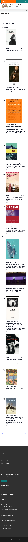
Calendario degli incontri (6, 463)
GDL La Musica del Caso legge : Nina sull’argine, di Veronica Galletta (15, 163)
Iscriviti (3, 481)
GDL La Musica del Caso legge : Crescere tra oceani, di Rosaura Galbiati (15, 263)
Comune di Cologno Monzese (7, 531)
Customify (20, 539)
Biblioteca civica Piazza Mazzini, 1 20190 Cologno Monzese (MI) (7, 504)
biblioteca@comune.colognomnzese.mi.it (9, 509)
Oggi (14, 430)
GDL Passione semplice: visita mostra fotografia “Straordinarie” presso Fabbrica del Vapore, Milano (15, 290)
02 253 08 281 (4, 507)
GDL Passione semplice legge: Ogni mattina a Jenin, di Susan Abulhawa (15, 196)
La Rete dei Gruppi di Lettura (7, 515)
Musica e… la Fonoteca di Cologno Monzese (9, 523)
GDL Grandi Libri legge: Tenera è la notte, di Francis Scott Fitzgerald (14, 389)
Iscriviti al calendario (13, 435)
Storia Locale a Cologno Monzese (8, 520)
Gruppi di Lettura (15, 5)
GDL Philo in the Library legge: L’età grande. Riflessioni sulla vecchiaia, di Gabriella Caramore (15, 419)
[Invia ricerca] (25, 1)
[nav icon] (26, 10)
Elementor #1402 (4, 460)
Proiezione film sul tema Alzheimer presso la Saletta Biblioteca (14, 227)
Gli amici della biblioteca (6, 528)
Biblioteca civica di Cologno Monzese (8, 1)
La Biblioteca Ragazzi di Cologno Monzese (9, 525)
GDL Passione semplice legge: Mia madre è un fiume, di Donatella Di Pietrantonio (14, 50)
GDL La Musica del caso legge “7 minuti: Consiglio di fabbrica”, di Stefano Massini (14, 324)
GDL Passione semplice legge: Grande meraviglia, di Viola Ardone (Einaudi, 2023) (15, 359)
